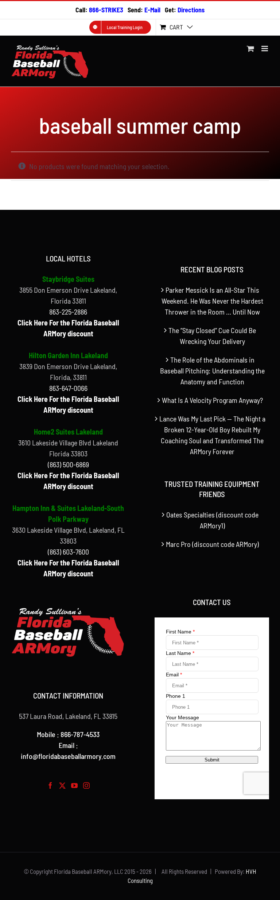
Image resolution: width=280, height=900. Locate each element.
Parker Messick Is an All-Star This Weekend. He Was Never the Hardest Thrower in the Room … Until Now (212, 300)
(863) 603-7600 (68, 551)
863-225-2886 (68, 311)
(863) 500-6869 (68, 464)
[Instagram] (86, 785)
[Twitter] (62, 785)
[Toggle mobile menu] (265, 48)
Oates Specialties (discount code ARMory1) (212, 520)
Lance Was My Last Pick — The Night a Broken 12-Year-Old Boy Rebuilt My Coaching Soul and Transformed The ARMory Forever (212, 435)
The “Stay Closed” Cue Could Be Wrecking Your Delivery (212, 335)
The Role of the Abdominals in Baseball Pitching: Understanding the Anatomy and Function (212, 370)
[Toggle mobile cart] (250, 48)
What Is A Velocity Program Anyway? (212, 400)
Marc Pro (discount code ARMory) (212, 544)
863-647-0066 (68, 388)
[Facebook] (50, 785)
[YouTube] (74, 785)
